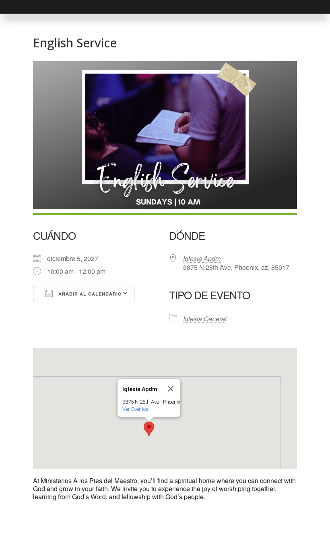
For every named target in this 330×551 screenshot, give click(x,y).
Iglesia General (205, 318)
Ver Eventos (135, 409)
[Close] (170, 388)
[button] (149, 429)
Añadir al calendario (89, 294)
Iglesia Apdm (202, 258)
